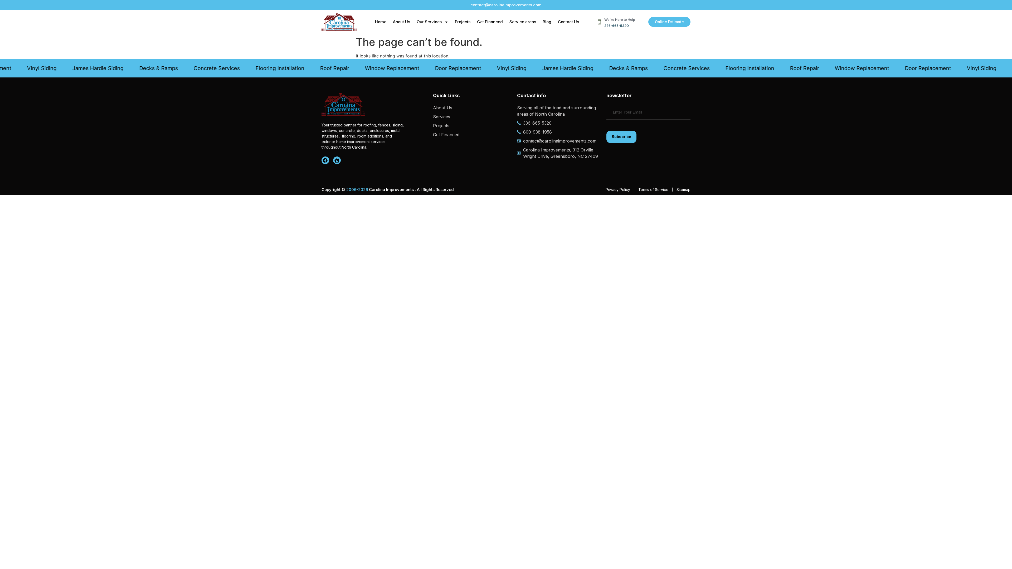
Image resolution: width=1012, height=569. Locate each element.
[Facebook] (325, 160)
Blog (547, 21)
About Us (401, 21)
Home (380, 21)
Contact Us (568, 21)
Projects (462, 21)
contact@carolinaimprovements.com (506, 4)
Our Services (429, 21)
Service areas (522, 21)
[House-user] (337, 160)
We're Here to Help (619, 19)
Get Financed (490, 21)
